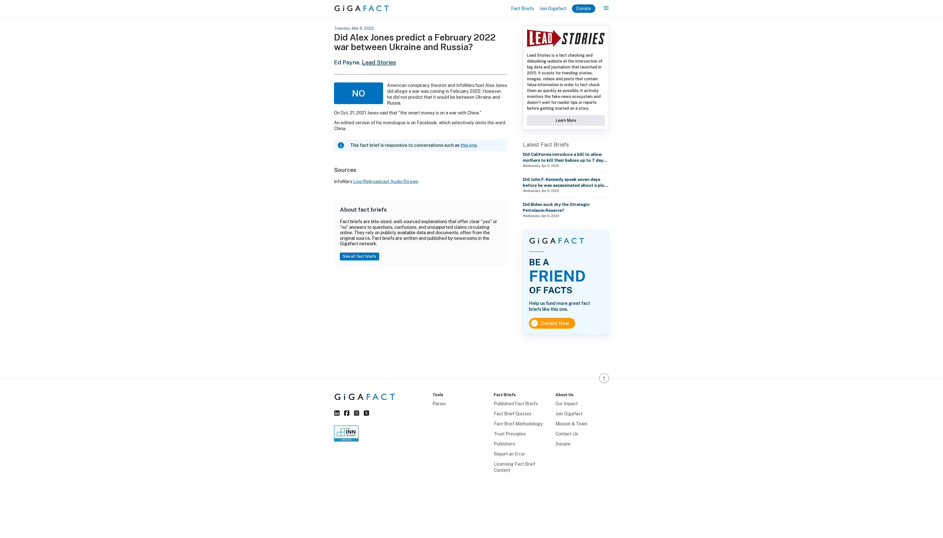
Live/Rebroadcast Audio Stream (385, 181)
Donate (583, 8)
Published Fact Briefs (516, 403)
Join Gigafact (553, 8)
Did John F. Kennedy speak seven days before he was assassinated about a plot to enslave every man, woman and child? (564, 182)
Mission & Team (571, 423)
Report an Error (509, 454)
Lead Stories (379, 62)
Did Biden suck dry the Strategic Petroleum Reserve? (556, 207)
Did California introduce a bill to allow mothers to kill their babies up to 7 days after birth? (564, 157)
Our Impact (566, 403)
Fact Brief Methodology (518, 423)
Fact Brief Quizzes (512, 413)
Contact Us (566, 433)
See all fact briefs (359, 256)
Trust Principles (510, 433)
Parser (439, 403)
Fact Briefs (522, 8)
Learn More (566, 120)
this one (468, 145)
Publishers (504, 443)
